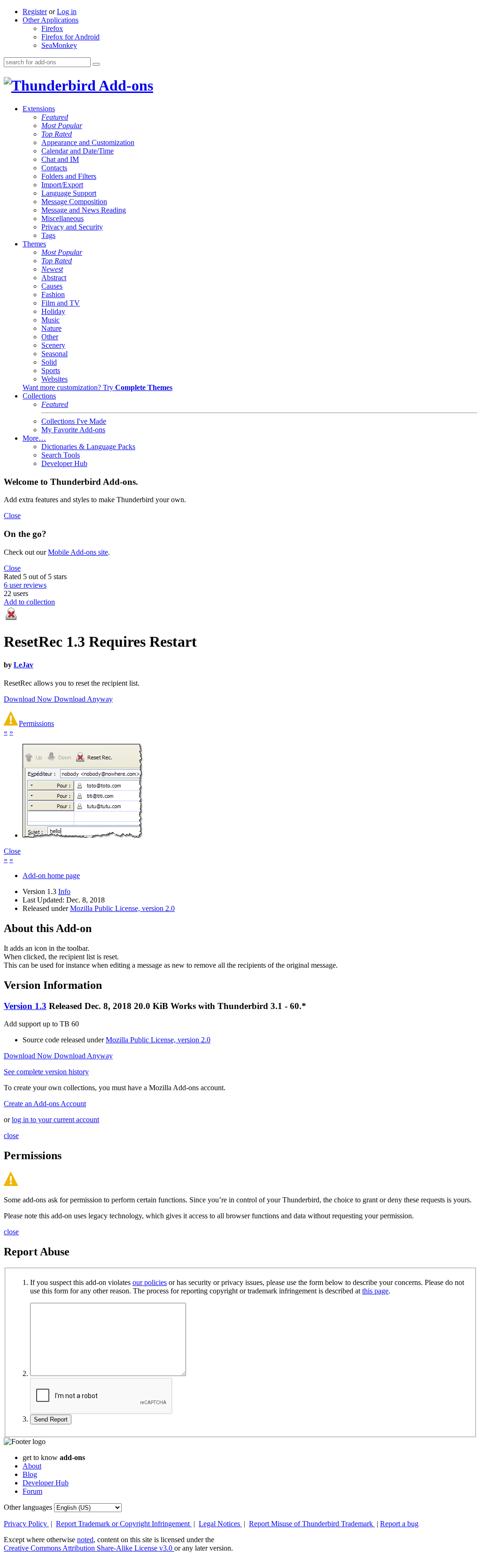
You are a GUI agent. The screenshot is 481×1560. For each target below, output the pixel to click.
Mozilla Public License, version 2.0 (122, 908)
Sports (50, 371)
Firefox (52, 28)
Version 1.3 (25, 1006)
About (32, 1466)
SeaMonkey (59, 45)
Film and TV (60, 303)
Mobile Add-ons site (78, 552)
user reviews (25, 585)
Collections (39, 396)
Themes (34, 244)
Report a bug (399, 1524)
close (11, 1135)
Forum (32, 1491)
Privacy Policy (26, 1524)
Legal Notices (220, 1524)
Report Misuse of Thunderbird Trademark (312, 1524)
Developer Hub (64, 463)
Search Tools (60, 455)
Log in (67, 11)
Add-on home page (51, 875)
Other (49, 337)
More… (34, 438)
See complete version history (46, 1072)
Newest (52, 269)
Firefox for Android (70, 37)
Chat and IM (60, 159)
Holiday (53, 311)
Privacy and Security (72, 227)
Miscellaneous (62, 218)
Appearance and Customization (87, 142)
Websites (54, 379)
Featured (54, 117)
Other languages (28, 1507)
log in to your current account (55, 1120)
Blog (30, 1474)
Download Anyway (83, 699)
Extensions (39, 109)
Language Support (68, 193)
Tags (48, 235)
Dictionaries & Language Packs (88, 447)
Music (50, 320)
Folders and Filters (68, 176)
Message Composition (74, 202)
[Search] (96, 64)
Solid (49, 362)
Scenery (53, 345)
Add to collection (29, 602)
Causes (51, 286)
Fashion (53, 294)
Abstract (53, 278)
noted (85, 1540)
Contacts (54, 168)
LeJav (23, 665)
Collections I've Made (73, 421)
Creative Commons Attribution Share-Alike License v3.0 (89, 1548)
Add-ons (124, 85)
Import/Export (62, 185)
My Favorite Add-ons (73, 430)
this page (375, 1291)
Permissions (36, 723)
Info (64, 891)
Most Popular (61, 126)
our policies (149, 1282)
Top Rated (56, 134)
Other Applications (50, 20)
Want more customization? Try (97, 387)
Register (35, 11)
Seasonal (54, 354)
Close (12, 516)
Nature (51, 328)
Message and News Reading (83, 210)
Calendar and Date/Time (77, 151)
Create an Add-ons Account (45, 1104)
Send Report (51, 1419)
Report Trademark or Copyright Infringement (124, 1524)
